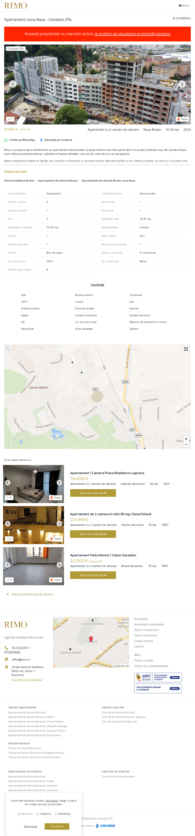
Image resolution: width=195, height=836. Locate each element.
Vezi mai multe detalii (93, 493)
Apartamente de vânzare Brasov (58, 180)
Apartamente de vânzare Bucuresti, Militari (31, 717)
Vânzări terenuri (19, 743)
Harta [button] (184, 119)
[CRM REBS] (105, 825)
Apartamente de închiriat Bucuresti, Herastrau (33, 790)
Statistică (45, 813)
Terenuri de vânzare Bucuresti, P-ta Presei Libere (34, 757)
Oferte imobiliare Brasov (19, 180)
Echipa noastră (143, 641)
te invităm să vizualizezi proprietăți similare (132, 34)
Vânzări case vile (113, 707)
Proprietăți (141, 619)
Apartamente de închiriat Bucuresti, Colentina (32, 785)
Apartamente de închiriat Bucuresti (27, 776)
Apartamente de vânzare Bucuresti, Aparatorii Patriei (36, 730)
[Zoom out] (186, 444)
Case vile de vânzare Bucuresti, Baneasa (123, 717)
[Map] (97, 396)
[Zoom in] (186, 439)
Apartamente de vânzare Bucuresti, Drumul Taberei (36, 721)
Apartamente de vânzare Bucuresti (27, 712)
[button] (13, 84)
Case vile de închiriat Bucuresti (118, 776)
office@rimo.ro (21, 660)
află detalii (52, 800)
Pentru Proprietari (145, 635)
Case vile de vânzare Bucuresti (118, 712)
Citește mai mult (15, 171)
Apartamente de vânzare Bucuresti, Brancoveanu (34, 735)
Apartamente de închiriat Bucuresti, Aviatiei (31, 781)
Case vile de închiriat (115, 771)
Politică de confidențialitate (151, 666)
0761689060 (12, 652)
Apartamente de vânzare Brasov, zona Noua (108, 180)
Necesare (27, 813)
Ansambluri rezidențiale (149, 624)
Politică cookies (143, 660)
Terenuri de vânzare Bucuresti (24, 748)
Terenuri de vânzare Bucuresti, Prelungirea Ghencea (36, 752)
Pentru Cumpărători (146, 630)
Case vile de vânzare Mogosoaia (119, 721)
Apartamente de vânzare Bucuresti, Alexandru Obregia (37, 726)
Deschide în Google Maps (27, 679)
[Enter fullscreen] (186, 349)
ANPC (137, 655)
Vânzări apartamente (22, 707)
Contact (139, 646)
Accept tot (57, 826)
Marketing (64, 813)
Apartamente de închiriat (25, 771)
